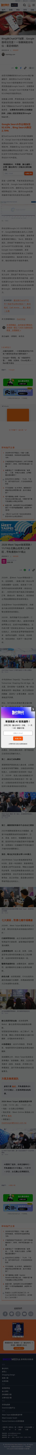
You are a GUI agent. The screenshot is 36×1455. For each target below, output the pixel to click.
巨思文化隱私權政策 (21, 744)
